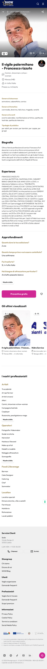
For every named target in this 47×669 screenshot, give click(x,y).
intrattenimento (24, 12)
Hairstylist (6, 438)
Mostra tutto (8, 282)
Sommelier (6, 486)
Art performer (7, 393)
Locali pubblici (7, 516)
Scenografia (6, 456)
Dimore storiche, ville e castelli (14, 501)
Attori (4, 400)
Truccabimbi (6, 389)
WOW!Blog (6, 571)
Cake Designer (7, 475)
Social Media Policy (9, 625)
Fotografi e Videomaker (11, 430)
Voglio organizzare (9, 582)
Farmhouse (6, 505)
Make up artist (7, 445)
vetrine (12, 12)
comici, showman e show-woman (16, 14)
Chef (4, 483)
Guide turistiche (8, 434)
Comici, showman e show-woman (15, 404)
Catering (5, 479)
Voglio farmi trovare (9, 596)
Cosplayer (6, 412)
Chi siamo (5, 563)
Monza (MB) (10, 79)
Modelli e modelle (8, 449)
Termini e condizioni (9, 621)
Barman (5, 471)
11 (34, 53)
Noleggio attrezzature (10, 453)
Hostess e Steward (9, 441)
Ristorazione (6, 512)
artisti (17, 12)
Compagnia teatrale (9, 408)
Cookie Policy (7, 618)
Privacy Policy (7, 614)
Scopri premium (8, 603)
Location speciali (8, 497)
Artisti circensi (7, 397)
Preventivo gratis (18, 294)
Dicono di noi (7, 567)
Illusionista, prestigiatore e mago (14, 415)
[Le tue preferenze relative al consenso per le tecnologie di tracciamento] (45, 502)
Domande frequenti (9, 585)
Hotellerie (6, 508)
